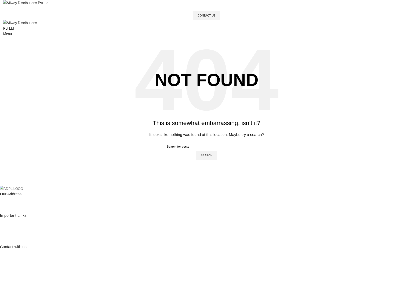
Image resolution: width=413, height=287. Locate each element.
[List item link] (203, 231)
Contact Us (207, 15)
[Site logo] (25, 3)
